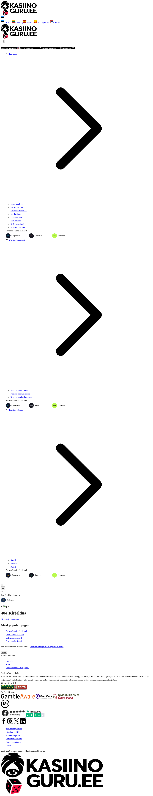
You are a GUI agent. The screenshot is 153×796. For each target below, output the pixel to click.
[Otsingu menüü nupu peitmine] (2, 585)
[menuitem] (6, 22)
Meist (8, 664)
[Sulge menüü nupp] (4, 41)
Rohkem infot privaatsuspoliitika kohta (46, 646)
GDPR (8, 745)
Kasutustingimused (14, 728)
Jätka (4, 652)
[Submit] (3, 588)
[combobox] (76, 589)
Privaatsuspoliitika (14, 738)
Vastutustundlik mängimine (17, 667)
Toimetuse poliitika (14, 735)
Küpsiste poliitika (13, 732)
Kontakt (9, 661)
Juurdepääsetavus (13, 742)
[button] (76, 18)
